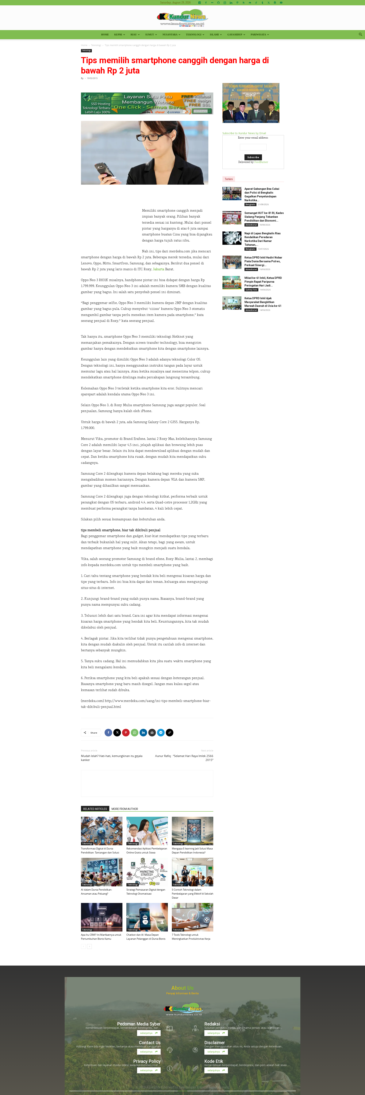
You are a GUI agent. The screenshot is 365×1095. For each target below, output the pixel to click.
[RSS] (243, 2)
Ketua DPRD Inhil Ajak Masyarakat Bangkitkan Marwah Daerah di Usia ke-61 (262, 302)
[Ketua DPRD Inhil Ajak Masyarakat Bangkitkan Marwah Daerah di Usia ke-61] (231, 303)
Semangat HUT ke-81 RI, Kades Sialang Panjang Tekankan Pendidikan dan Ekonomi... (264, 216)
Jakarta (158, 269)
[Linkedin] (231, 2)
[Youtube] (281, 2)
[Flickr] (212, 2)
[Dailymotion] (199, 2)
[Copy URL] (169, 732)
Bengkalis (250, 204)
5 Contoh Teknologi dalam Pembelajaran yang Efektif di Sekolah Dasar (192, 893)
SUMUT (149, 34)
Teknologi (193, 34)
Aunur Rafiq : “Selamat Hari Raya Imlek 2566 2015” (184, 758)
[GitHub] (218, 2)
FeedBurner (261, 162)
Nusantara (170, 34)
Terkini (229, 179)
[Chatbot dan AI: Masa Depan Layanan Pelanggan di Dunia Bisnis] (147, 917)
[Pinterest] (237, 2)
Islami (214, 34)
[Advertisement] (109, 222)
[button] (360, 35)
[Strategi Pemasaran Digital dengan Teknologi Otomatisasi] (147, 872)
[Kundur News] (182, 18)
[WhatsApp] (134, 732)
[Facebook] (206, 2)
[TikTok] (256, 2)
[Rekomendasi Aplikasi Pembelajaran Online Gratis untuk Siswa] (147, 831)
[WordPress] (275, 2)
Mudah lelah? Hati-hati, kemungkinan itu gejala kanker (111, 758)
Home (105, 34)
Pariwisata (258, 34)
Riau (134, 34)
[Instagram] (225, 2)
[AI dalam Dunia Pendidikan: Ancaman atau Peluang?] (101, 872)
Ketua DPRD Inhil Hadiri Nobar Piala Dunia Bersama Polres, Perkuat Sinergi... (263, 261)
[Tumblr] (262, 2)
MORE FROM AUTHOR (125, 808)
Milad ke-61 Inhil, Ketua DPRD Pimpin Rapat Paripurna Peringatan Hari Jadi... (263, 281)
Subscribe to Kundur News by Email (244, 133)
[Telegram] (161, 732)
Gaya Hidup (234, 34)
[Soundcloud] (250, 2)
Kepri (118, 34)
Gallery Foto (251, 289)
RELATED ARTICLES (95, 808)
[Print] (152, 732)
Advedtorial (251, 224)
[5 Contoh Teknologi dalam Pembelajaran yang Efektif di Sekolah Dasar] (192, 872)
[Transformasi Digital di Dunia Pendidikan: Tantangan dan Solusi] (101, 831)
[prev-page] (83, 946)
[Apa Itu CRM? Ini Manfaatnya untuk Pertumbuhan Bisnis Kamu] (101, 917)
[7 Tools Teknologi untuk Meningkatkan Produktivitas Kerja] (192, 917)
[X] (268, 2)
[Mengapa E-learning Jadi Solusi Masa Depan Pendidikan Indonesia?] (192, 831)
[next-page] (89, 946)
